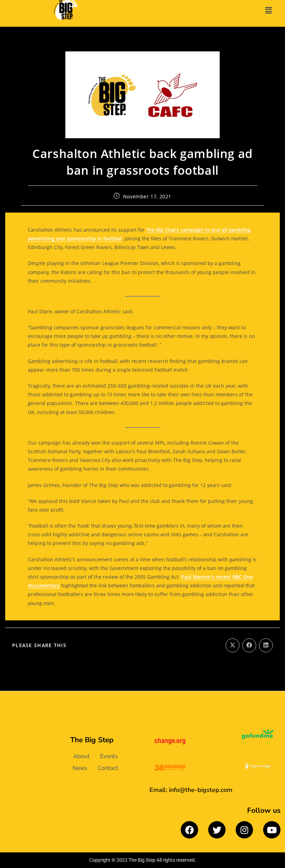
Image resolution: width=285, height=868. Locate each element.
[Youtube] (271, 829)
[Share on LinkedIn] (266, 645)
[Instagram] (244, 829)
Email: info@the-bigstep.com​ (191, 790)
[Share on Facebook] (249, 645)
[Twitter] (217, 829)
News (80, 768)
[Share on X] (232, 645)
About (81, 756)
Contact (108, 768)
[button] (269, 10)
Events (109, 756)
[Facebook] (189, 829)
